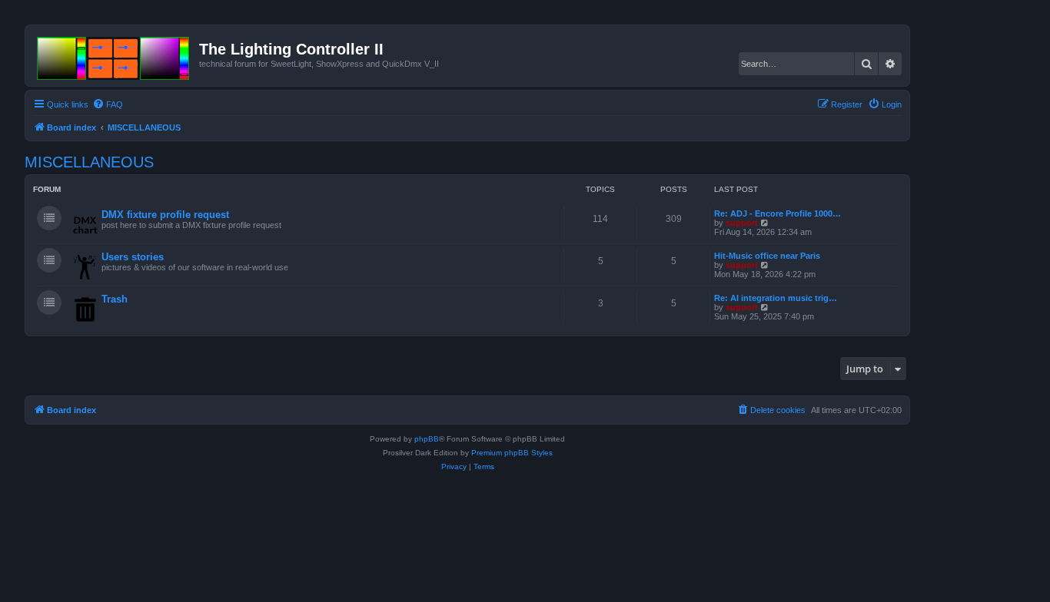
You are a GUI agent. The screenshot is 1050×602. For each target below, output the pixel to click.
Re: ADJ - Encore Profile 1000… (777, 213)
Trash (114, 299)
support (742, 222)
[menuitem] (107, 104)
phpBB (426, 439)
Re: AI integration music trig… (775, 298)
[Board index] (114, 55)
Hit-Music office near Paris (767, 255)
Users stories (132, 257)
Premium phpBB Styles (512, 452)
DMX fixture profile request (165, 214)
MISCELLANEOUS (89, 162)
